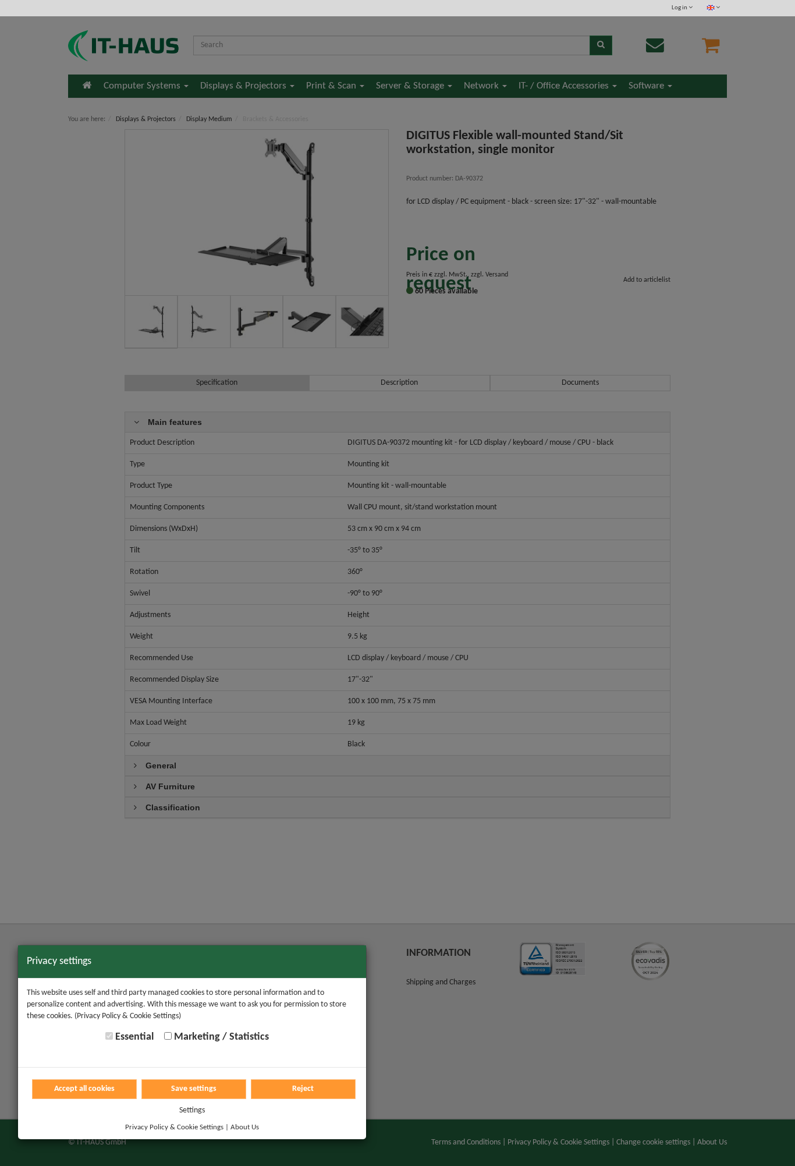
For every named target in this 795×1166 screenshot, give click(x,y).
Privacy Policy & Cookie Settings (174, 1127)
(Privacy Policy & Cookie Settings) (127, 1016)
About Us (244, 1127)
